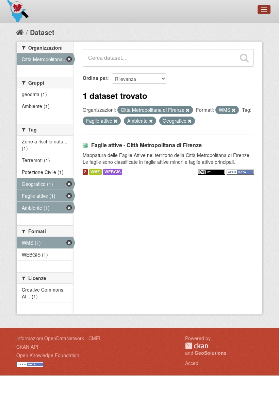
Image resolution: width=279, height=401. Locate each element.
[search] (244, 58)
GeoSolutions (211, 352)
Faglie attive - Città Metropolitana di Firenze (146, 145)
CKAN (196, 345)
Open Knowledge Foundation (47, 355)
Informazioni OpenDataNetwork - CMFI (58, 338)
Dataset (42, 32)
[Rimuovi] (188, 110)
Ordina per (95, 77)
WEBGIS (112, 172)
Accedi (192, 363)
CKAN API (27, 346)
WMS (95, 172)
